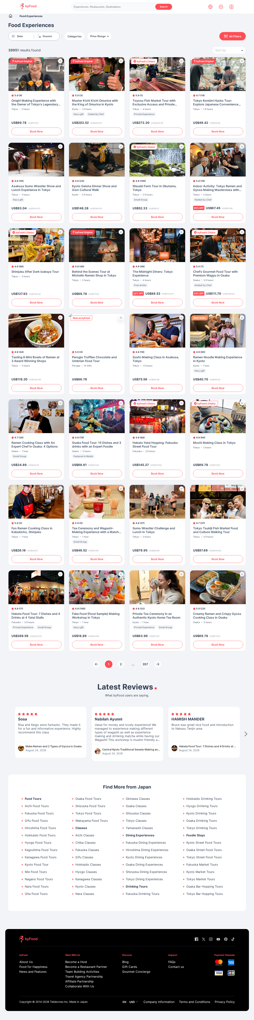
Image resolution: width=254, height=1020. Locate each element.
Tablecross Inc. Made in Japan (69, 1001)
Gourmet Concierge (136, 971)
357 (145, 664)
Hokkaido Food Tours (40, 835)
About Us (26, 962)
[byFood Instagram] (211, 939)
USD (132, 1001)
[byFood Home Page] (28, 8)
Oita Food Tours (36, 894)
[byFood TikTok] (233, 939)
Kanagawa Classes (88, 879)
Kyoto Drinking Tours (201, 813)
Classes (81, 828)
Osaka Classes (136, 806)
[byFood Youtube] (218, 939)
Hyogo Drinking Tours (202, 806)
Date (20, 36)
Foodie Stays (195, 835)
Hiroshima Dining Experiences (147, 850)
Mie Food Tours (36, 872)
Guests (47, 36)
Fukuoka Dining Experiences (146, 842)
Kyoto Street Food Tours (203, 842)
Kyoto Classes (85, 886)
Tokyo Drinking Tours (201, 828)
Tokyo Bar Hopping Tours (204, 894)
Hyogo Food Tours (38, 842)
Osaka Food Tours (88, 799)
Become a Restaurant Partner (86, 967)
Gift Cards (129, 967)
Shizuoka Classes (138, 813)
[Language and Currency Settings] (210, 7)
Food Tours (33, 799)
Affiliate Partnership (79, 981)
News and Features (32, 971)
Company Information (158, 1002)
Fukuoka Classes (87, 850)
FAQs (171, 962)
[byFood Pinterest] (226, 939)
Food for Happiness (33, 967)
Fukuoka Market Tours (202, 864)
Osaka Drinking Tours (201, 820)
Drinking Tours (137, 886)
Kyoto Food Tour (37, 864)
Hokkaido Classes (88, 864)
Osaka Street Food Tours (204, 850)
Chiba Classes (85, 842)
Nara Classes (84, 894)
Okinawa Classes (138, 799)
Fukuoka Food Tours (39, 813)
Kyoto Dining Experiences (144, 857)
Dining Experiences (140, 835)
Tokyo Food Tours (88, 813)
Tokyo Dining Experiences (144, 879)
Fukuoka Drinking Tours (142, 894)
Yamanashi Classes (139, 828)
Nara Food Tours (37, 886)
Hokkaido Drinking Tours (204, 799)
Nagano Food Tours (39, 879)
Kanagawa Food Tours (40, 857)
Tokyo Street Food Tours (204, 857)
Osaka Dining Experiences (144, 864)
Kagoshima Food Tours (41, 850)
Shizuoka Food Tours (90, 806)
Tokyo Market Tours (200, 879)
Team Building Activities (82, 971)
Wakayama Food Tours (91, 820)
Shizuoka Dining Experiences (146, 872)
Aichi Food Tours (37, 806)
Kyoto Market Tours (200, 872)
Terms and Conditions (194, 1002)
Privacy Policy (225, 1002)
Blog (125, 962)
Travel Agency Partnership (84, 976)
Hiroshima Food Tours (40, 828)
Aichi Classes (84, 835)
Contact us (176, 967)
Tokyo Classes (136, 820)
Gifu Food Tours (36, 820)
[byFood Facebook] (196, 939)
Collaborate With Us (79, 986)
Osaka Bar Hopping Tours (204, 886)
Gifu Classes (84, 857)
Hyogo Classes (86, 872)
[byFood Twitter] (203, 939)
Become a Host (76, 962)
